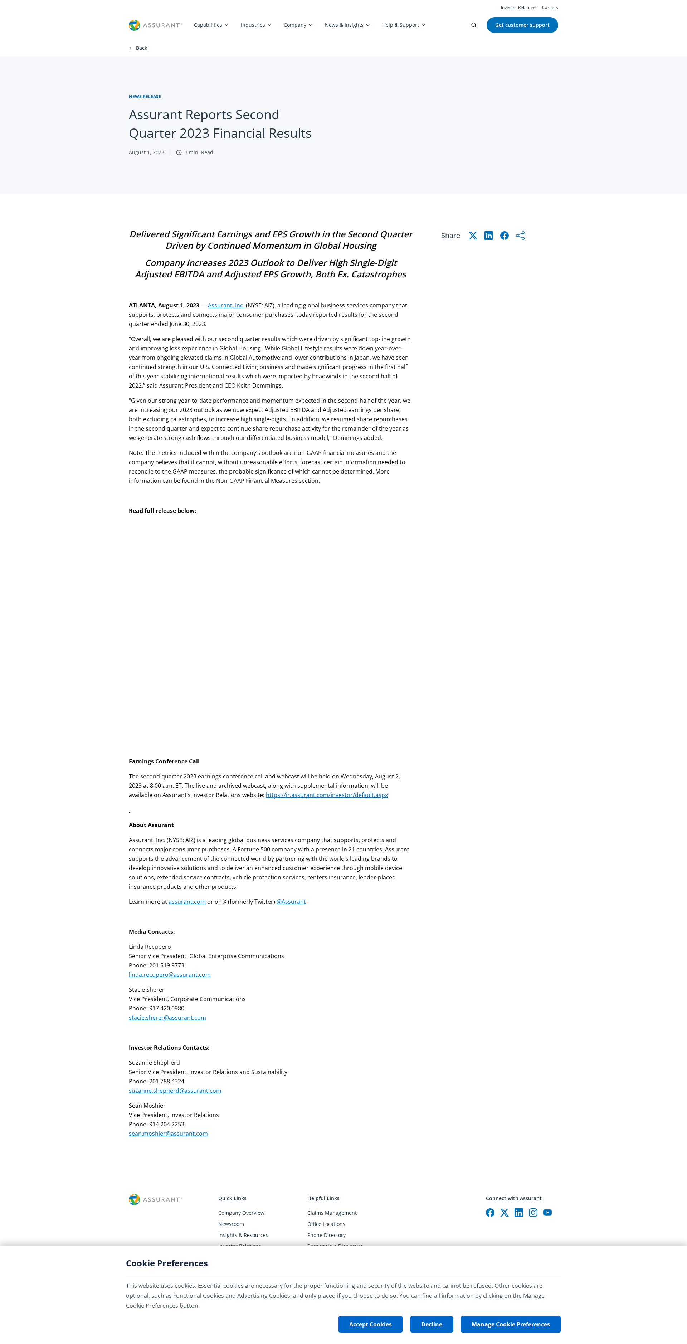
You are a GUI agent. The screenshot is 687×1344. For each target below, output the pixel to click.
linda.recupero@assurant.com (170, 975)
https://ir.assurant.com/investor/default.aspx (327, 795)
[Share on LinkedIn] (489, 235)
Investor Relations (518, 7)
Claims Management (332, 1212)
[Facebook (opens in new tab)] (490, 1212)
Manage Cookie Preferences (511, 1324)
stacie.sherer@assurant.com (167, 1018)
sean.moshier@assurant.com (168, 1133)
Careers (550, 7)
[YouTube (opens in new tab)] (547, 1212)
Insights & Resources (243, 1235)
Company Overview (241, 1212)
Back (141, 47)
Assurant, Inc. (226, 305)
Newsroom (231, 1224)
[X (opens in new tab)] (504, 1212)
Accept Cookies (370, 1324)
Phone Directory (326, 1235)
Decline (431, 1324)
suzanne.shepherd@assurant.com (175, 1091)
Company (295, 24)
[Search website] (474, 25)
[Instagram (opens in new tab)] (533, 1212)
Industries (253, 24)
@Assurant (291, 902)
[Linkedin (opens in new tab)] (519, 1212)
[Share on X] (473, 235)
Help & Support (400, 24)
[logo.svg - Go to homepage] (155, 25)
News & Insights (344, 24)
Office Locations (326, 1224)
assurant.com (187, 902)
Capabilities (208, 24)
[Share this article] (520, 235)
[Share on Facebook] (504, 235)
